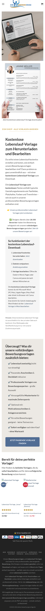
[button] (3, 4)
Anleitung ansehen (20, 267)
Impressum (33, 552)
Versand (19, 554)
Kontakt (11, 554)
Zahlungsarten (31, 554)
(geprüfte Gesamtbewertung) (10, 513)
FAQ (40, 552)
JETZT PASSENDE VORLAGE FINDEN (22, 442)
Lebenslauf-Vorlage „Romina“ (30, 505)
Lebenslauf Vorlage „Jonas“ (11, 504)
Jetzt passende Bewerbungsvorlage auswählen (18, 598)
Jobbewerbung (31, 582)
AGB (4, 552)
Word (32, 567)
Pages (41, 567)
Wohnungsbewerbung (10, 585)
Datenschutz (22, 552)
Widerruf (11, 552)
